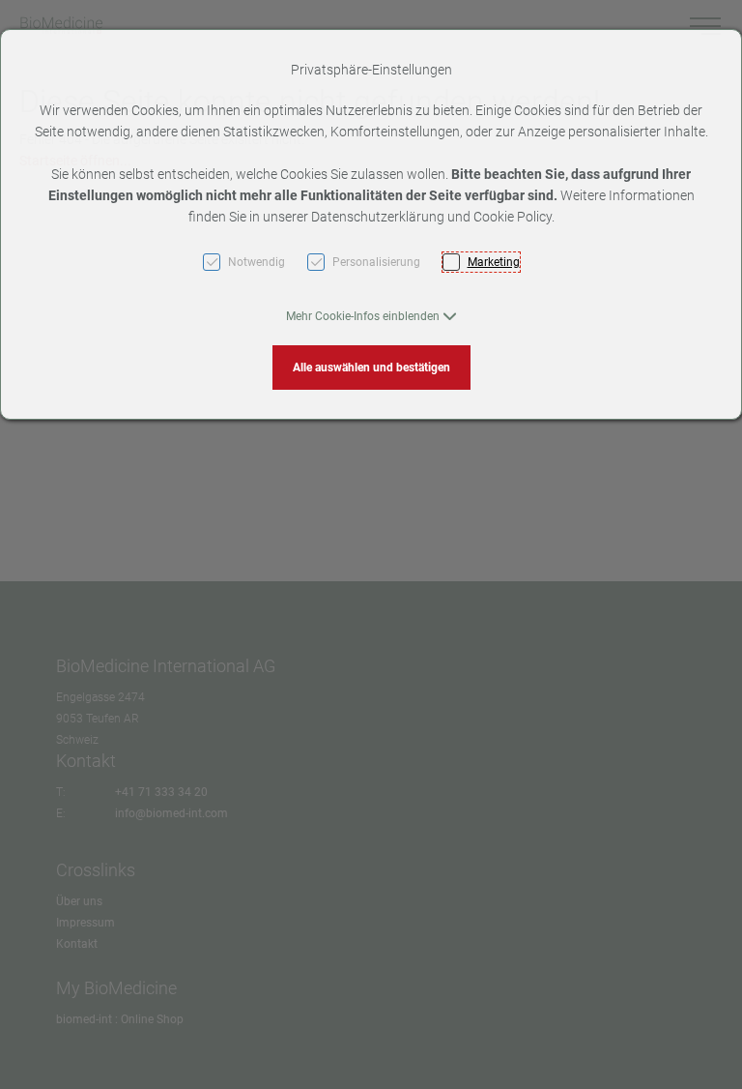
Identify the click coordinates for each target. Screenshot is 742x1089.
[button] (371, 316)
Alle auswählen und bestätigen (371, 367)
